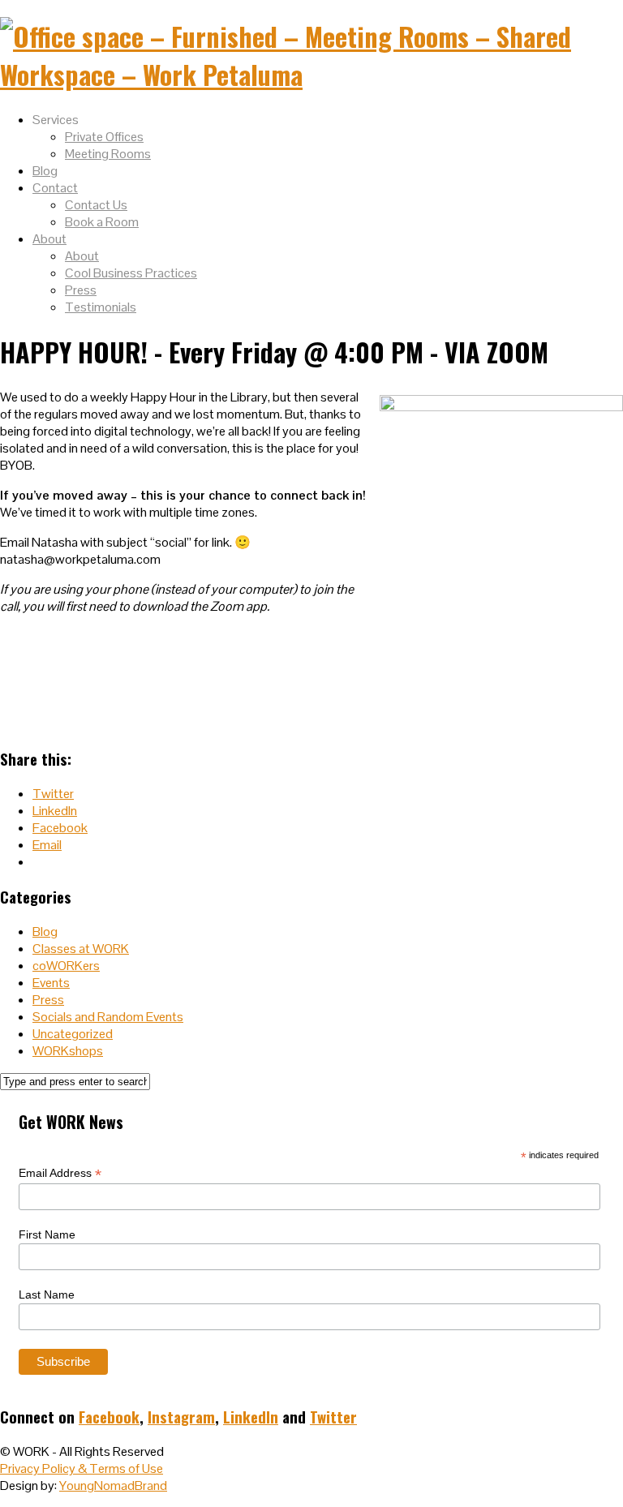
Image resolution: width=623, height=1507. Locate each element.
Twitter (333, 1417)
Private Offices (104, 136)
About (49, 238)
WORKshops (67, 1050)
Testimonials (100, 307)
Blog (45, 170)
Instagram (181, 1417)
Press (81, 289)
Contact (55, 187)
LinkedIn (250, 1417)
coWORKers (66, 965)
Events (51, 982)
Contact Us (96, 204)
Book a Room (102, 221)
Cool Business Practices (131, 272)
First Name (47, 1234)
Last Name (47, 1294)
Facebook (109, 1417)
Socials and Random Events (107, 1016)
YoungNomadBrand (113, 1485)
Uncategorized (72, 1033)
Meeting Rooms (108, 153)
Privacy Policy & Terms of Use (81, 1468)
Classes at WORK (80, 948)
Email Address (60, 1173)
